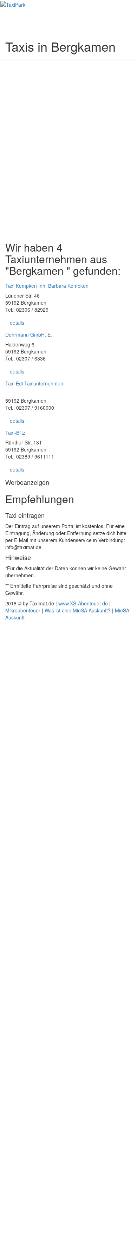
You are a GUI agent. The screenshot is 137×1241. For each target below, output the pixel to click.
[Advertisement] (68, 139)
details (17, 322)
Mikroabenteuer (22, 610)
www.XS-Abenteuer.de (83, 603)
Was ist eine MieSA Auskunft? (78, 610)
